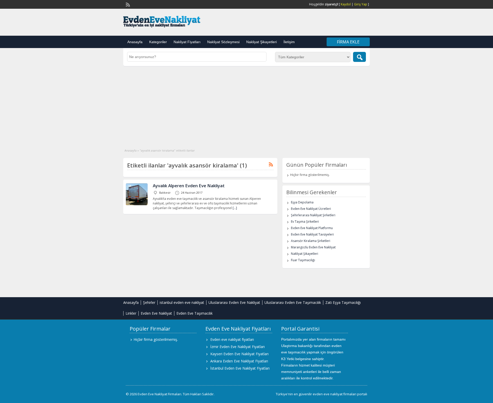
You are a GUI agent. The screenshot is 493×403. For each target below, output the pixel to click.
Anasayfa (135, 42)
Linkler (131, 313)
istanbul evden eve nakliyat (182, 302)
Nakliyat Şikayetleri (261, 42)
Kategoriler (158, 42)
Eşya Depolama (302, 202)
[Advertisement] (246, 104)
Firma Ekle (348, 42)
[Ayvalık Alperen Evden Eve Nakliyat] (137, 204)
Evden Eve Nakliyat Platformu (312, 228)
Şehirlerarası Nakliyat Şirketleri (313, 215)
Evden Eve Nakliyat (156, 313)
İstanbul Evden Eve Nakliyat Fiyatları (240, 368)
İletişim (289, 42)
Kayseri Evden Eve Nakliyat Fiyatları (239, 353)
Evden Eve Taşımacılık (194, 313)
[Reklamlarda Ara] (359, 57)
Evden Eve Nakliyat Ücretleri (311, 209)
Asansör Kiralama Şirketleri (310, 241)
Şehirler (149, 302)
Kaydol (346, 4)
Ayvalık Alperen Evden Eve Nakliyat (189, 186)
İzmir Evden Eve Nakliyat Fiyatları (237, 346)
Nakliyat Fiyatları (187, 42)
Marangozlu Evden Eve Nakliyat (313, 247)
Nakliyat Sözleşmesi (223, 42)
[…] (235, 208)
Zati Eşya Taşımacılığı (343, 302)
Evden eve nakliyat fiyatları (232, 339)
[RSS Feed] (127, 4)
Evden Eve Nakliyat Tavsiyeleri (312, 234)
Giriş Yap (360, 4)
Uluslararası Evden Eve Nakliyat (234, 302)
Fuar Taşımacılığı (303, 260)
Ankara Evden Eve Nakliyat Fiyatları (239, 361)
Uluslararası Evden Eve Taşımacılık (292, 302)
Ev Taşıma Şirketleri (305, 221)
